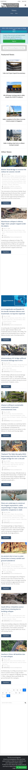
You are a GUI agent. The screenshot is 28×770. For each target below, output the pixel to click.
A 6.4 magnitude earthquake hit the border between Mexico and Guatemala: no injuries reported (13, 311)
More (14, 31)
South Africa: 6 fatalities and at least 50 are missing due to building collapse (12, 609)
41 (9, 693)
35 (13, 690)
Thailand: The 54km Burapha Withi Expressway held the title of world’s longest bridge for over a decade (14, 456)
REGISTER (24, 1)
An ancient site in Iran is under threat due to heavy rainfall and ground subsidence (12, 558)
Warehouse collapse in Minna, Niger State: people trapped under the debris (13, 223)
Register (14, 41)
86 (19, 693)
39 (2, 693)
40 (6, 693)
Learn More (19, 39)
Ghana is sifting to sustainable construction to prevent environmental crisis (12, 407)
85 (16, 693)
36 (17, 690)
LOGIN (19, 1)
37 (21, 690)
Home (12, 13)
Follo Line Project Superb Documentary (14, 73)
